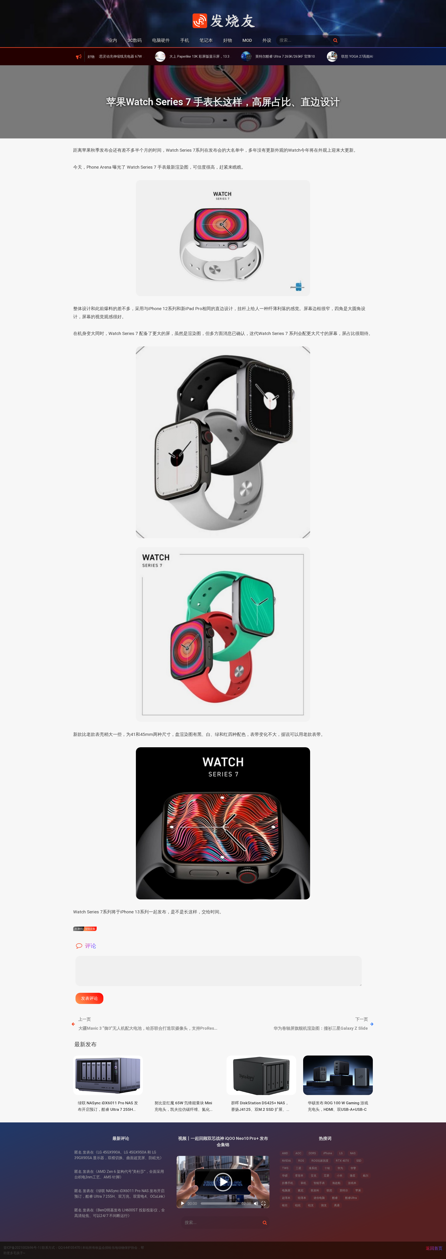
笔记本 (206, 40)
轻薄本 (302, 1198)
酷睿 (335, 1198)
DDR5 (312, 1153)
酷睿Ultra (351, 1198)
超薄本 (286, 1198)
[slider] (219, 1203)
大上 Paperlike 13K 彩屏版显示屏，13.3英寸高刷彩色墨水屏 (174, 56)
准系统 (313, 1168)
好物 (227, 40)
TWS (285, 1168)
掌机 (303, 1183)
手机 (184, 40)
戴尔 (365, 1175)
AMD (285, 1153)
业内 (112, 40)
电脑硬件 (161, 40)
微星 (352, 1175)
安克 (313, 1175)
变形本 (299, 1175)
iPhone (327, 1153)
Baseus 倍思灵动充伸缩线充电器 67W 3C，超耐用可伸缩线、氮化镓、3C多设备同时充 (109, 56)
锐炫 (298, 1205)
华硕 (285, 1175)
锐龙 (311, 1205)
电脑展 (286, 1190)
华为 (340, 1168)
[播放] (182, 1203)
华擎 (353, 1168)
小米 (339, 1175)
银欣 (285, 1205)
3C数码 (135, 40)
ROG (301, 1160)
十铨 (327, 1168)
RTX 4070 (342, 1160)
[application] (223, 1182)
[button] (223, 1182)
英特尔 (344, 1190)
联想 (329, 1190)
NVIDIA (286, 1160)
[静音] (256, 1203)
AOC (298, 1153)
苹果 (358, 1190)
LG (341, 1153)
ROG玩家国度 (320, 1160)
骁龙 (324, 1205)
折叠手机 (287, 1183)
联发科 (315, 1190)
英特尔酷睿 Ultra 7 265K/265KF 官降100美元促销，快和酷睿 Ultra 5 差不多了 (273, 56)
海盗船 (336, 1183)
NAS (352, 1153)
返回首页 (434, 1248)
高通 (337, 1205)
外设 (266, 40)
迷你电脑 (319, 1198)
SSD (358, 1160)
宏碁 (326, 1175)
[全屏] (263, 1203)
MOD (247, 40)
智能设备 (90, 928)
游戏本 (352, 1183)
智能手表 (319, 1183)
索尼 (300, 1190)
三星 (298, 1168)
